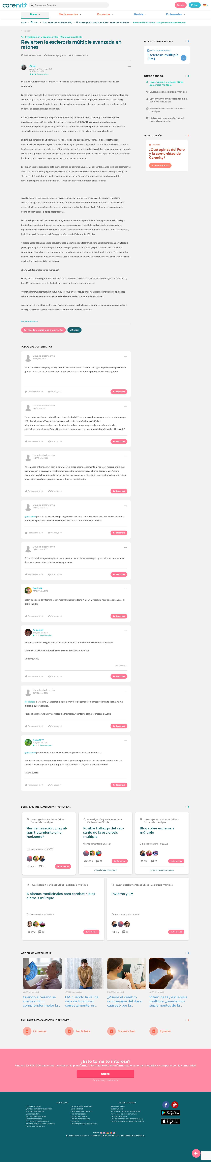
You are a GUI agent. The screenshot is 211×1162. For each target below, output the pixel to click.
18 (43, 931)
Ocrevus (40, 1031)
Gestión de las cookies (80, 1119)
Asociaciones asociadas (36, 1116)
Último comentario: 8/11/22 (154, 843)
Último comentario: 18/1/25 (125, 914)
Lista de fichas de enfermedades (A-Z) (127, 1119)
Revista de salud (118, 1106)
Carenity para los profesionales (84, 1124)
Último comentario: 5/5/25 (40, 849)
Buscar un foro (117, 1109)
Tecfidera (82, 1031)
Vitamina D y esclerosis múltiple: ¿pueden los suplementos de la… (168, 1001)
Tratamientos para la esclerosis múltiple (167, 110)
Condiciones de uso (79, 1116)
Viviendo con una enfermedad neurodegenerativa (167, 120)
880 (33, 866)
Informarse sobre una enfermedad (125, 1111)
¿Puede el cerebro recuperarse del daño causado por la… (124, 1001)
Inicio (24, 22)
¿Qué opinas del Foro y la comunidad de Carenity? (167, 153)
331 (146, 861)
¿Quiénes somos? (33, 1106)
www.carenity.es (83, 1136)
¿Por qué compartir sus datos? (39, 1109)
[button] (35, 15)
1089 (90, 861)
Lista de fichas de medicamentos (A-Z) (127, 1121)
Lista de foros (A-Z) (119, 1116)
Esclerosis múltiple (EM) (163, 57)
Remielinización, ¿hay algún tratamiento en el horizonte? (47, 832)
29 (101, 861)
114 (117, 931)
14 (127, 931)
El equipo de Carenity (35, 1111)
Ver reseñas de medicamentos (124, 1114)
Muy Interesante (29, 321)
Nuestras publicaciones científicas (40, 1124)
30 (43, 866)
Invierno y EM (122, 894)
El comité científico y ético (37, 1121)
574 (33, 931)
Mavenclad (126, 1031)
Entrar (194, 5)
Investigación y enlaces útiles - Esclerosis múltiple (104, 22)
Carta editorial (77, 1109)
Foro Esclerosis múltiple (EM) (57, 22)
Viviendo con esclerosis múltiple (168, 91)
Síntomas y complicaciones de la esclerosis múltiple (168, 100)
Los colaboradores (34, 1119)
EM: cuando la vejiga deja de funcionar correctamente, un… (81, 1001)
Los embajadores (33, 1114)
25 (155, 861)
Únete (180, 5)
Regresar (27, 31)
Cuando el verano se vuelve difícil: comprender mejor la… (41, 1001)
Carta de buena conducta (81, 1111)
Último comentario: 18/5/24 (97, 843)
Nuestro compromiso (35, 1126)
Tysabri (165, 1031)
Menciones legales (79, 1114)
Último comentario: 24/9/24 (41, 914)
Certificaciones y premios (81, 1106)
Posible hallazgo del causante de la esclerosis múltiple (103, 832)
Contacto (75, 1121)
